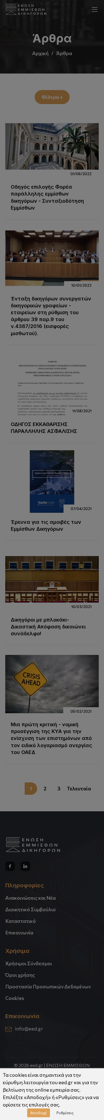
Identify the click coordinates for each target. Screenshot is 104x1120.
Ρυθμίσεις (65, 1112)
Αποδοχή (38, 1112)
